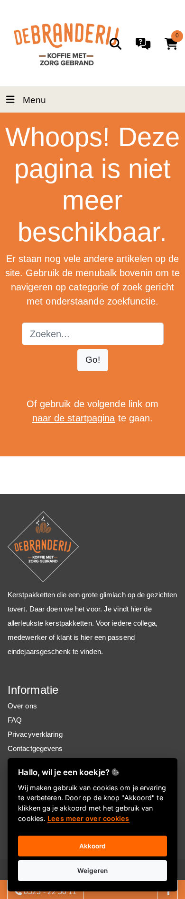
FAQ (15, 720)
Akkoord (92, 846)
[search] (115, 44)
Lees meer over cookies (88, 818)
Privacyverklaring (35, 734)
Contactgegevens (35, 748)
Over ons (22, 706)
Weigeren (92, 870)
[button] (92, 360)
